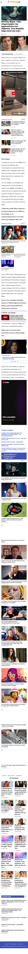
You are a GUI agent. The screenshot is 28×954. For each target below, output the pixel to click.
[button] (14, 13)
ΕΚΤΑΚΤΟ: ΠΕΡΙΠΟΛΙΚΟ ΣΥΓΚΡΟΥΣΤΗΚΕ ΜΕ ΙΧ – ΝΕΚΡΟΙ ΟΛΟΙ (13, 445)
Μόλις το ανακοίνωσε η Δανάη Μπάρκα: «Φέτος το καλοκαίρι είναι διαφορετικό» (21, 882)
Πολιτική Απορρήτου (13, 943)
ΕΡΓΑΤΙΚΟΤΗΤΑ (19, 775)
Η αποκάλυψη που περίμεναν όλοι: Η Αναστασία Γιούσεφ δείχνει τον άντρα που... (7, 792)
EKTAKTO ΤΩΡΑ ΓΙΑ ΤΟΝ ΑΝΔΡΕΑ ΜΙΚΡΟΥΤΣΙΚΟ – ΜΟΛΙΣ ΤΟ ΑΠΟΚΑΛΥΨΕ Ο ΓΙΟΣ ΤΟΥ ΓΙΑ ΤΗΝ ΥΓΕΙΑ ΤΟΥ (18, 317)
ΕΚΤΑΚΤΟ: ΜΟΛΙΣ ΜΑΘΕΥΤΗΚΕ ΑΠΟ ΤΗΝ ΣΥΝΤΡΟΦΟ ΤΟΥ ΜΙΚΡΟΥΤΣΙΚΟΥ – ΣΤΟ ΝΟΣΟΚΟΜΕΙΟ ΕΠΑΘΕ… (11, 434)
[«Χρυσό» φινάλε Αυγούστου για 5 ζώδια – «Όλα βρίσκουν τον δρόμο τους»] (7, 855)
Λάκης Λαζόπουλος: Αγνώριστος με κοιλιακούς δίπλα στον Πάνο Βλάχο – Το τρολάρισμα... (7, 882)
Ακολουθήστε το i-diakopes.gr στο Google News (10, 456)
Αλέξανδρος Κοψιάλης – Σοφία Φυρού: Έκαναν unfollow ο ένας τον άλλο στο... (20, 810)
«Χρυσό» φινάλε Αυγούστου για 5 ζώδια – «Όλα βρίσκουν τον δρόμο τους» (7, 863)
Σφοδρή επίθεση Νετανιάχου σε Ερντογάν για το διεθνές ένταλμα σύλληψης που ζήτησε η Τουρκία (13, 449)
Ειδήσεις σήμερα (7, 430)
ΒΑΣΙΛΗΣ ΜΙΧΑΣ (11, 775)
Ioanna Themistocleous (7, 54)
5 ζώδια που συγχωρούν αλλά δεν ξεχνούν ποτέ (20, 827)
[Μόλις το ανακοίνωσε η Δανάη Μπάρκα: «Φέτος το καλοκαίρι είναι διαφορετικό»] (21, 874)
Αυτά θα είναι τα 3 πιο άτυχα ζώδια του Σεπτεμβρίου (7, 809)
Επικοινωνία (20, 943)
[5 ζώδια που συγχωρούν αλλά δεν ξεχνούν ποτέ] (21, 821)
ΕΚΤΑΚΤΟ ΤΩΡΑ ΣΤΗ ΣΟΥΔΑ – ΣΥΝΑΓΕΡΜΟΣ (12, 442)
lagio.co (24, 946)
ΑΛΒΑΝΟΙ (4, 775)
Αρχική (6, 943)
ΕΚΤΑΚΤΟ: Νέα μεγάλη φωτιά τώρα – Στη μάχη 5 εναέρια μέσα (14, 439)
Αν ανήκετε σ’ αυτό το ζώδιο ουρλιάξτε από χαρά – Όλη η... (6, 844)
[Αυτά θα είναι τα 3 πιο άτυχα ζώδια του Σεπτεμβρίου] (7, 803)
